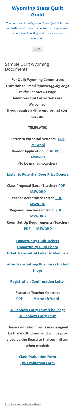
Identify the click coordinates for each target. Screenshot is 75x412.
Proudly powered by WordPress (23, 404)
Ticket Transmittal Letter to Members (37, 253)
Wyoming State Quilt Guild (37, 11)
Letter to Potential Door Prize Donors (37, 174)
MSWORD (38, 191)
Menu (37, 48)
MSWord (38, 145)
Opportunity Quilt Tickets (37, 241)
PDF (61, 139)
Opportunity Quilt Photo (37, 247)
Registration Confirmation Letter (37, 281)
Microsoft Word (46, 298)
